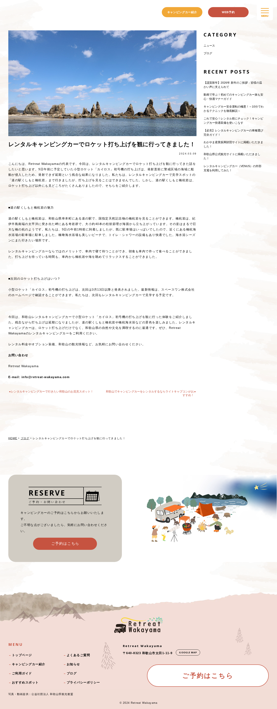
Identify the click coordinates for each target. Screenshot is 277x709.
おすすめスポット (25, 682)
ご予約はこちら (65, 544)
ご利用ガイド (22, 673)
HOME (12, 438)
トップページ (22, 655)
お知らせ (73, 664)
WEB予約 (228, 12)
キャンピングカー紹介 (182, 12)
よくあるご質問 (78, 655)
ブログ (208, 53)
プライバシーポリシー (83, 682)
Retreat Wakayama (144, 702)
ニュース (209, 45)
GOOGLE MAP (188, 652)
